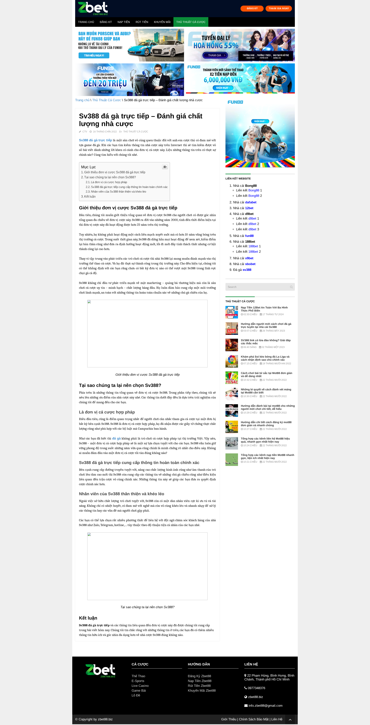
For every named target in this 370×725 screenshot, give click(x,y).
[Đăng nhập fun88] (240, 79)
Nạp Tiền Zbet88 (199, 681)
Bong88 (253, 190)
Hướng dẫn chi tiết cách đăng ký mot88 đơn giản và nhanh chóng (266, 424)
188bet (253, 246)
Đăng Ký (106, 22)
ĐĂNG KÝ (252, 8)
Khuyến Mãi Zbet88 (202, 690)
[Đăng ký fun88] (260, 132)
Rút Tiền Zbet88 (199, 686)
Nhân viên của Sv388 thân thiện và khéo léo (118, 191)
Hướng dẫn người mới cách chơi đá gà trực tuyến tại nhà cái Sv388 (266, 325)
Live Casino (140, 686)
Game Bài (139, 690)
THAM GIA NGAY (279, 8)
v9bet (249, 258)
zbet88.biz (105, 719)
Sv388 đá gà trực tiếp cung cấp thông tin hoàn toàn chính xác (129, 187)
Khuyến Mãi (162, 22)
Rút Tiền (142, 22)
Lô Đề (136, 695)
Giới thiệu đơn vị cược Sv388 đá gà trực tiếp (114, 172)
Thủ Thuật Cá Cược (190, 22)
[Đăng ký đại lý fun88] (129, 45)
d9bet (252, 218)
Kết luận (90, 196)
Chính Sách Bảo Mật (254, 719)
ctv (84, 131)
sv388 (247, 270)
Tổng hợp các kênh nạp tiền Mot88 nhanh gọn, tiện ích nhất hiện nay (267, 456)
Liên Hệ (276, 719)
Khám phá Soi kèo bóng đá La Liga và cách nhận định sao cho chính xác (265, 358)
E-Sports (138, 681)
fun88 (249, 236)
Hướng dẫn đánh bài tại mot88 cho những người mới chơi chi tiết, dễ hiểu (268, 407)
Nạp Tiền (124, 22)
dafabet (250, 202)
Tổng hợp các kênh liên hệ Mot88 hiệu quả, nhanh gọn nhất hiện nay (265, 440)
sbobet (250, 264)
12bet (249, 208)
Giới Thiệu (228, 719)
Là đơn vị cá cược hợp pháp (109, 182)
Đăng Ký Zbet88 (199, 676)
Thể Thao (138, 676)
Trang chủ (86, 22)
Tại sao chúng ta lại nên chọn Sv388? (110, 177)
